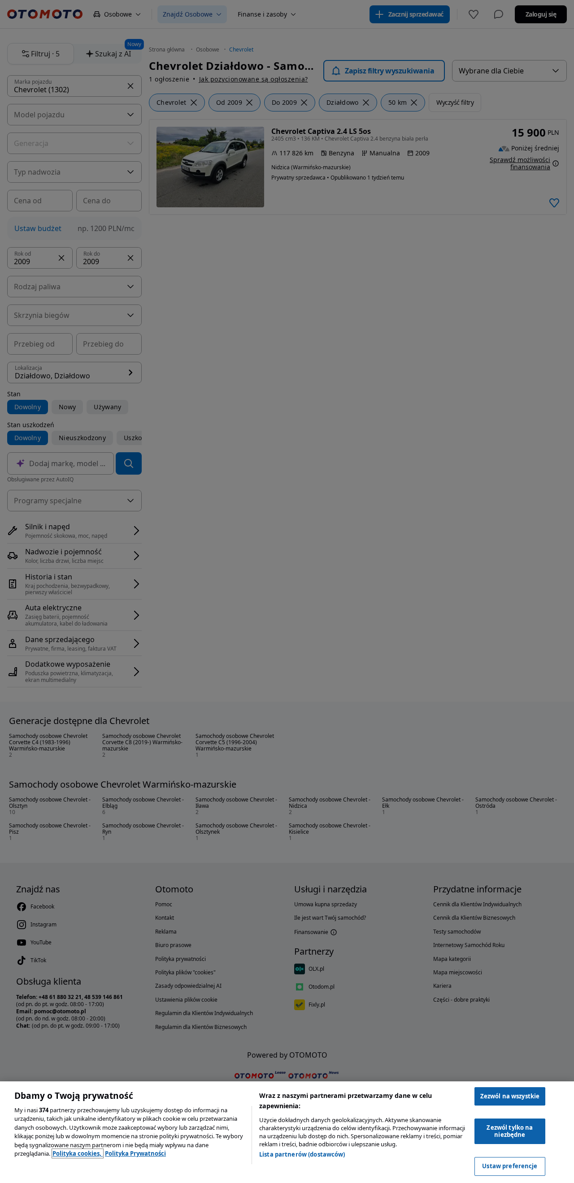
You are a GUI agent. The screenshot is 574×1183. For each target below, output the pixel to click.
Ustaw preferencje (509, 1166)
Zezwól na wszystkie (509, 1096)
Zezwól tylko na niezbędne (510, 1131)
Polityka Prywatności (135, 1153)
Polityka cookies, (77, 1153)
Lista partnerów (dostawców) (302, 1154)
